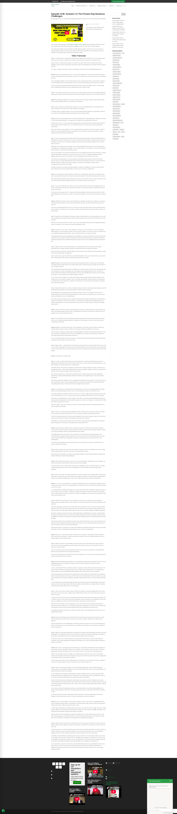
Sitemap (81, 811)
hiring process (115, 124)
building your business (117, 57)
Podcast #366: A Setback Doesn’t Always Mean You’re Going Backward (118, 22)
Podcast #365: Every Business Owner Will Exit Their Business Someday (118, 28)
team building (115, 134)
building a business (116, 55)
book (123, 53)
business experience (117, 74)
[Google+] (57, 763)
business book (116, 62)
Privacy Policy (74, 811)
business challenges (117, 67)
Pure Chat (170, 812)
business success (116, 97)
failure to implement (117, 115)
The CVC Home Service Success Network (96, 18)
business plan (115, 87)
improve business (116, 127)
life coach (115, 131)
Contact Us (119, 5)
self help (122, 131)
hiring (122, 122)
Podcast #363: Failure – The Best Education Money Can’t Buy (119, 39)
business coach (116, 69)
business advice (116, 60)
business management (117, 83)
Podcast (111, 5)
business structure (116, 94)
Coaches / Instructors (81, 5)
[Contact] (60, 767)
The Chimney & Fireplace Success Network (76, 44)
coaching (122, 104)
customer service (116, 108)
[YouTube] (60, 763)
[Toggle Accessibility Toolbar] (3, 811)
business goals (116, 78)
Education (92, 5)
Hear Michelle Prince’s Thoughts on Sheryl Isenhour (112, 783)
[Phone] (57, 767)
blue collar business (117, 53)
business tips (115, 101)
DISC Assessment (116, 111)
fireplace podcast (116, 122)
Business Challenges (71, 18)
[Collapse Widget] (170, 781)
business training (116, 104)
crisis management (116, 106)
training (122, 136)
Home (72, 5)
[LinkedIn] (63, 763)
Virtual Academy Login (118, 1)
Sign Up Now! (77, 782)
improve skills (115, 129)
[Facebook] (53, 763)
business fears (116, 76)
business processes (117, 90)
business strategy (116, 92)
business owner (116, 85)
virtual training (115, 138)
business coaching (116, 71)
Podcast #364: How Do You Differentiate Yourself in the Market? (118, 34)
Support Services (102, 5)
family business (116, 118)
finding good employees (117, 120)
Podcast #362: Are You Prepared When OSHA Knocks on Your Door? (117, 45)
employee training (116, 113)
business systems (116, 99)
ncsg (119, 131)
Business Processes (81, 18)
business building (116, 64)
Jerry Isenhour (55, 18)
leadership (122, 129)
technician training (116, 136)
